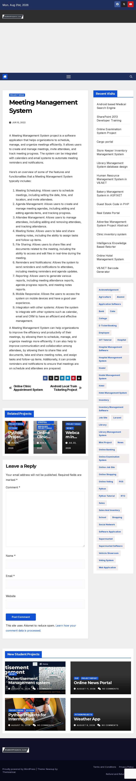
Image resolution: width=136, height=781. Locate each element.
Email (10, 576)
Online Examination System (109, 458)
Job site (103, 417)
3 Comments (44, 689)
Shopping (117, 517)
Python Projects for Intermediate (27, 716)
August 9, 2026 (86, 725)
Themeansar (9, 772)
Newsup (50, 769)
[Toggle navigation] (69, 76)
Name (11, 555)
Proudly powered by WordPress (19, 769)
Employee (104, 332)
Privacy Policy (126, 767)
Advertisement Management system (29, 680)
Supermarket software (111, 546)
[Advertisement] (68, 47)
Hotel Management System (113, 393)
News (120, 442)
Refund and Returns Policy (120, 774)
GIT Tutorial (105, 340)
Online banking (107, 449)
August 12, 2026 (21, 689)
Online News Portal (92, 682)
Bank (101, 311)
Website (11, 596)
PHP (76, 678)
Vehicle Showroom (109, 553)
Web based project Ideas (45, 427)
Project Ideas (17, 95)
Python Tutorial (107, 496)
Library (102, 425)
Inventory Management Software (111, 409)
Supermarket (106, 539)
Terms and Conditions (104, 767)
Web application (107, 567)
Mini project (105, 442)
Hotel (101, 385)
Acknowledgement (108, 290)
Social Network (107, 524)
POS (121, 481)
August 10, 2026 (21, 725)
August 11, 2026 (86, 689)
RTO (123, 496)
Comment (13, 487)
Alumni (120, 297)
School (102, 517)
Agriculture (105, 297)
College (103, 318)
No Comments (110, 689)
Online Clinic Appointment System (28, 388)
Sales (102, 503)
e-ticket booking (108, 325)
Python (13, 428)
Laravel (117, 417)
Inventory (104, 400)
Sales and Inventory (109, 510)
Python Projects (83, 715)
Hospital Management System (110, 359)
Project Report (89, 678)
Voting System (106, 560)
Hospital (121, 340)
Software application (110, 531)
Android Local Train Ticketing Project (63, 388)
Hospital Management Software (110, 349)
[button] (131, 76)
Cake (112, 311)
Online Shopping (107, 474)
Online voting (106, 481)
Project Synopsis (42, 421)
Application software (110, 304)
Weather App (87, 719)
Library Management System (110, 434)
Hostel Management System (109, 377)
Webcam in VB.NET (73, 436)
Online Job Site (107, 467)
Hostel (102, 368)
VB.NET (70, 428)
